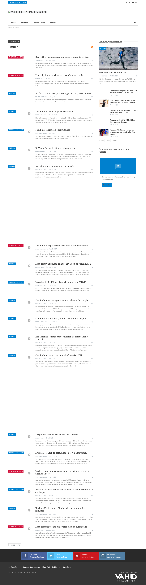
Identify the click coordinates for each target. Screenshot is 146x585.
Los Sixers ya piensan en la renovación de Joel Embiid (63, 263)
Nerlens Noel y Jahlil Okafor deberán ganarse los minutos (60, 509)
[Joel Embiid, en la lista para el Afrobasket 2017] (20, 361)
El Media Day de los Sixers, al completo (55, 148)
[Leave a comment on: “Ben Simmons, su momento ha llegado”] (92, 170)
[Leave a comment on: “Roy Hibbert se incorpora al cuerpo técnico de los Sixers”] (92, 60)
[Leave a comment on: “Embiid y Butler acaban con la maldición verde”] (92, 78)
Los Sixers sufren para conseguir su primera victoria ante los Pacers (62, 472)
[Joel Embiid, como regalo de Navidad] (20, 118)
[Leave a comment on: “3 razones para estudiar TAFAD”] (137, 76)
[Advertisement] (96, 12)
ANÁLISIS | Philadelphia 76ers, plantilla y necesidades (63, 93)
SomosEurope (39, 23)
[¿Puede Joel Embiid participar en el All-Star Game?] (20, 459)
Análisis (53, 23)
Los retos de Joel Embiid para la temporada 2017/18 (60, 282)
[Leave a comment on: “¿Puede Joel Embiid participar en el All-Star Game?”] (92, 456)
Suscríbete (67, 567)
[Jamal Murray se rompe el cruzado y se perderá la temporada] (103, 113)
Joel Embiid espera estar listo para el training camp (61, 245)
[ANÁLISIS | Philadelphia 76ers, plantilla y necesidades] (20, 99)
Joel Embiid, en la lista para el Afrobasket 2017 (58, 355)
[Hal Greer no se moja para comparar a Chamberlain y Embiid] (20, 343)
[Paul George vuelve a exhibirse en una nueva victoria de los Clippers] (103, 103)
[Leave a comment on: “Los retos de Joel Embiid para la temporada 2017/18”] (92, 285)
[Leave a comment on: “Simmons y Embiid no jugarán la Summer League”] (92, 322)
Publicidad (56, 567)
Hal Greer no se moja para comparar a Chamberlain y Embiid (61, 338)
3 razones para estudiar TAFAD (114, 72)
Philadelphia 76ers (16, 57)
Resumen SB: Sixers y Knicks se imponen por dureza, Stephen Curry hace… (123, 132)
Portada (13, 23)
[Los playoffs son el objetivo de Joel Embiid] (20, 441)
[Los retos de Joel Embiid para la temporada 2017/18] (20, 288)
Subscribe (106, 185)
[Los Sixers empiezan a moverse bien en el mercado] (20, 533)
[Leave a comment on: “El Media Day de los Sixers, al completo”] (92, 151)
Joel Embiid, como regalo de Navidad (54, 111)
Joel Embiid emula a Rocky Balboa (52, 129)
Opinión (12, 166)
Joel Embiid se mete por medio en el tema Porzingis (61, 300)
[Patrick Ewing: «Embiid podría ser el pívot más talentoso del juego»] (20, 496)
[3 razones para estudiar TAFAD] (118, 58)
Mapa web (46, 567)
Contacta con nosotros (31, 567)
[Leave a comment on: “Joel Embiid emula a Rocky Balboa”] (92, 133)
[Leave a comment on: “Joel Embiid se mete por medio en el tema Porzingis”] (92, 303)
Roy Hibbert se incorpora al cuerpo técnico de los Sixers (63, 57)
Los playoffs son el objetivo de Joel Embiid (56, 434)
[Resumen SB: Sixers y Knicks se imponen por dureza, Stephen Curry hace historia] (103, 132)
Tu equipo (24, 23)
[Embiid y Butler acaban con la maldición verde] (20, 81)
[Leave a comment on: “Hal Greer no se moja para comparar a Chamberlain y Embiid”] (92, 343)
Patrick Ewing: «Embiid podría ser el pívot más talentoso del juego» (64, 491)
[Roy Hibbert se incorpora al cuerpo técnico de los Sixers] (20, 63)
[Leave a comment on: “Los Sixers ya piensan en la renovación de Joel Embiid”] (92, 267)
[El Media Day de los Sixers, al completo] (20, 154)
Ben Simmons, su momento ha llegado (54, 166)
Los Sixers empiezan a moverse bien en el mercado (61, 526)
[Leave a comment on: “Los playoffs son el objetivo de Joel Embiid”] (92, 438)
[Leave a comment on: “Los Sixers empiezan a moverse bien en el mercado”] (92, 530)
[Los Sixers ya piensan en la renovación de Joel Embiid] (20, 270)
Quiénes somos (14, 567)
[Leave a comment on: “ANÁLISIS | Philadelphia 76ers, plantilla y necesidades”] (92, 97)
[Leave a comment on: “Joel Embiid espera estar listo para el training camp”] (92, 249)
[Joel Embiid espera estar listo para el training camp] (20, 252)
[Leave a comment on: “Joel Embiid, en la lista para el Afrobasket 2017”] (92, 358)
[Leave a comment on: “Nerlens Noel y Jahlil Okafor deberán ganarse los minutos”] (92, 514)
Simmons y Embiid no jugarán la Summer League (60, 318)
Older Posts (15, 545)
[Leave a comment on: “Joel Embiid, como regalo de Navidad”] (92, 115)
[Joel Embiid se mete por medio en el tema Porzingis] (20, 306)
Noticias (12, 111)
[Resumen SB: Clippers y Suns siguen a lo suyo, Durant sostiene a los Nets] (103, 93)
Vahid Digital (134, 572)
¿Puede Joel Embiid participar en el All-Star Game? (61, 452)
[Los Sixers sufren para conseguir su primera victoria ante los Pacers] (20, 477)
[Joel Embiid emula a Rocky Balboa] (20, 136)
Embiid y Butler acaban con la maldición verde (59, 75)
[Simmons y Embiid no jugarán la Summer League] (20, 325)
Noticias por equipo (16, 130)
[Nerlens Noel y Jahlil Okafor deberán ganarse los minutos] (20, 514)
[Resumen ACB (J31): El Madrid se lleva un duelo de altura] (103, 122)
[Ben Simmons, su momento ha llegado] (20, 172)
